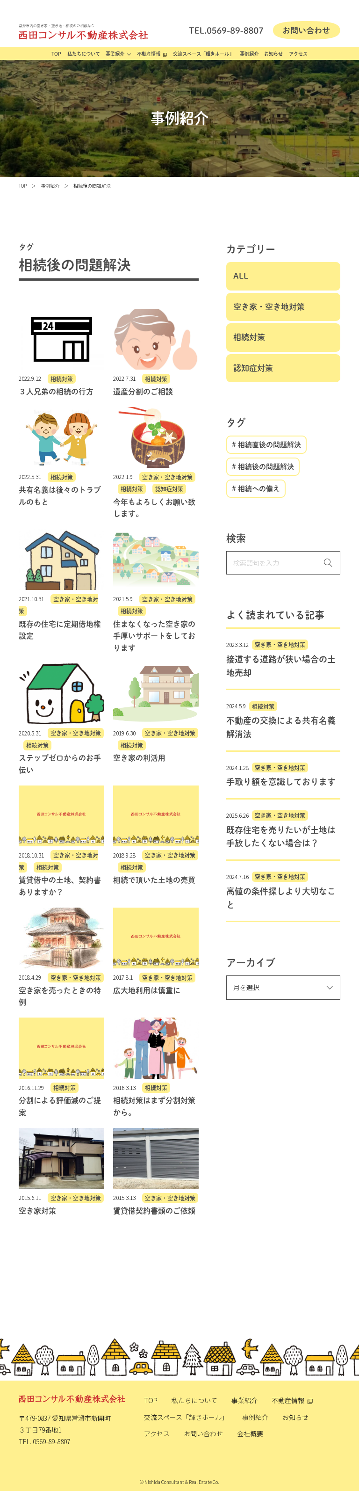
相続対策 (249, 337)
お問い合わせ (203, 1433)
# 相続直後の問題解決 (266, 444)
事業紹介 (115, 53)
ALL (240, 276)
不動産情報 (148, 53)
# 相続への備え (256, 488)
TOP (56, 53)
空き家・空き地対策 (269, 307)
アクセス (298, 53)
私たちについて (83, 53)
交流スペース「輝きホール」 (203, 53)
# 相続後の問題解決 (263, 466)
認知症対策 (253, 368)
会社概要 (250, 1433)
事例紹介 (249, 53)
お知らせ (273, 53)
